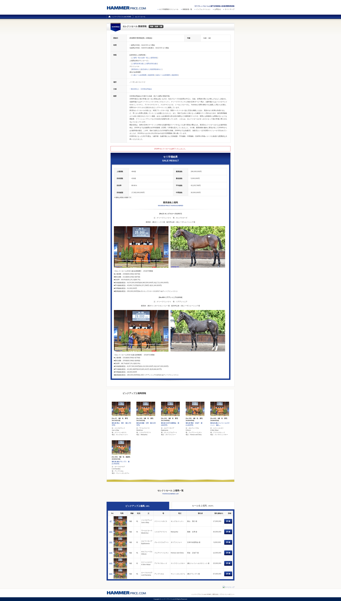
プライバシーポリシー (227, 594)
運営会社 (215, 594)
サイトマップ (229, 9)
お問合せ (217, 9)
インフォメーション (203, 9)
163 (110, 532)
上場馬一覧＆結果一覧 (140, 58)
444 (110, 574)
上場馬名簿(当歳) (151, 64)
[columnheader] (110, 513)
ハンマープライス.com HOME (121, 16)
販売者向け (145, 69)
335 (110, 553)
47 (111, 521)
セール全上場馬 (203, 506)
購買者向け (136, 69)
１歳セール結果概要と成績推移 (143, 75)
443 (110, 563)
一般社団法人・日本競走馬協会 (140, 89)
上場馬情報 (153, 58)
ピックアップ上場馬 (137, 506)
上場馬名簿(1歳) (137, 64)
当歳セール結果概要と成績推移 (166, 75)
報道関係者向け (155, 69)
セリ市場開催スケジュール (168, 9)
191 (110, 542)
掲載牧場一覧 (187, 9)
